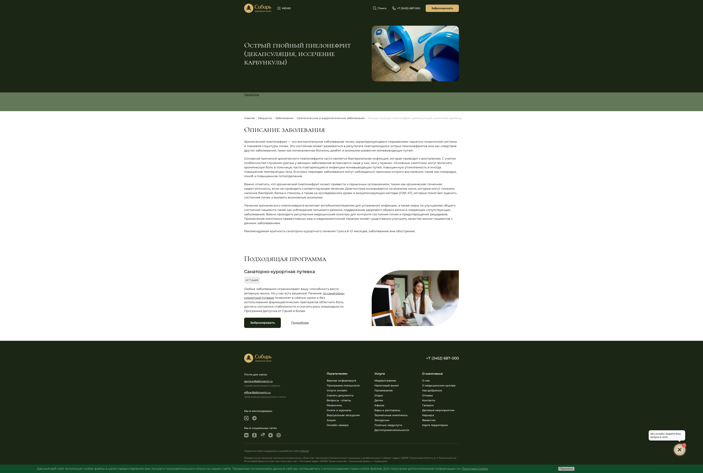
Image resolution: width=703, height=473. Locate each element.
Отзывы (427, 395)
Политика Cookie (475, 468)
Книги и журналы (339, 410)
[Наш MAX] (246, 418)
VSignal (304, 451)
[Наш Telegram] (254, 418)
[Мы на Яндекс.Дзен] (270, 435)
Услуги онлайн (337, 390)
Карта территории (435, 425)
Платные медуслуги (388, 425)
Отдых (378, 395)
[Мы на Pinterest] (278, 435)
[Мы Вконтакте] (246, 435)
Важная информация (341, 380)
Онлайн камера (337, 425)
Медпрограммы (385, 380)
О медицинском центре (439, 385)
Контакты (428, 400)
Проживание (383, 390)
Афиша (379, 405)
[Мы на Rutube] (262, 435)
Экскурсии (381, 420)
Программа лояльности (343, 385)
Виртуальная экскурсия (343, 415)
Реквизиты (334, 405)
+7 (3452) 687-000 (442, 358)
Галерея (428, 405)
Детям (378, 400)
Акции (331, 420)
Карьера (428, 415)
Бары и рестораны (387, 410)
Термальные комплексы (390, 415)
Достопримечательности (391, 430)
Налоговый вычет (386, 385)
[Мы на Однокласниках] (254, 435)
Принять (566, 468)
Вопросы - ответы (339, 400)
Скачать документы (340, 395)
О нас (426, 380)
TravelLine (251, 94)
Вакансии (429, 420)
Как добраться (432, 390)
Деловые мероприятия (438, 410)
